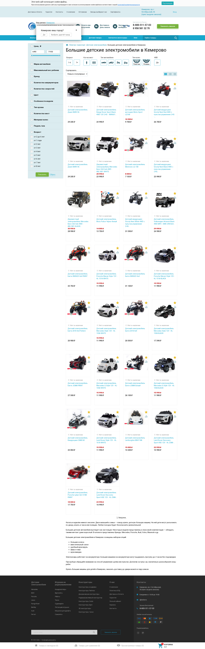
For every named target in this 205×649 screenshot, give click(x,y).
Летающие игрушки (62, 607)
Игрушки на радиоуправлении (63, 583)
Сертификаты (115, 12)
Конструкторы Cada (86, 601)
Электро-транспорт (77, 45)
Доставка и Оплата (35, 12)
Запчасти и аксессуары (117, 38)
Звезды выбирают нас (98, 12)
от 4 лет (37, 151)
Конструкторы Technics (87, 590)
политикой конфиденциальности (129, 5)
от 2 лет (37, 144)
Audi (32, 611)
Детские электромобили (96, 45)
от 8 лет (37, 166)
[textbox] (160, 37)
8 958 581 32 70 (141, 28)
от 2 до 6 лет (39, 137)
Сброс (53, 174)
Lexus (33, 600)
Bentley (33, 607)
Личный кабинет (115, 601)
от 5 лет (37, 155)
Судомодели (59, 604)
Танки (57, 600)
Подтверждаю (168, 3)
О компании (71, 12)
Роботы (57, 596)
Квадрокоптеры (60, 589)
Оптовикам (83, 12)
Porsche (34, 596)
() (46, 645)
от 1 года (38, 140)
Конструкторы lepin (85, 605)
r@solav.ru (143, 600)
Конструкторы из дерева (87, 587)
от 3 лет (37, 148)
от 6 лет (37, 159)
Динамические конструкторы (89, 594)
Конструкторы (85, 582)
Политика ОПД (114, 590)
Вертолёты (59, 593)
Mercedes (34, 589)
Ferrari (33, 614)
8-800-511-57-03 (142, 25)
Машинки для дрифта (63, 611)
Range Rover (35, 604)
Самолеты (59, 614)
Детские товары (95, 38)
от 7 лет (37, 162)
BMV (32, 593)
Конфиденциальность (49, 640)
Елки (135, 38)
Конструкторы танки (86, 612)
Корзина (112, 605)
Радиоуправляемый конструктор (90, 598)
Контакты (59, 12)
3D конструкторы (85, 608)
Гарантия (49, 12)
